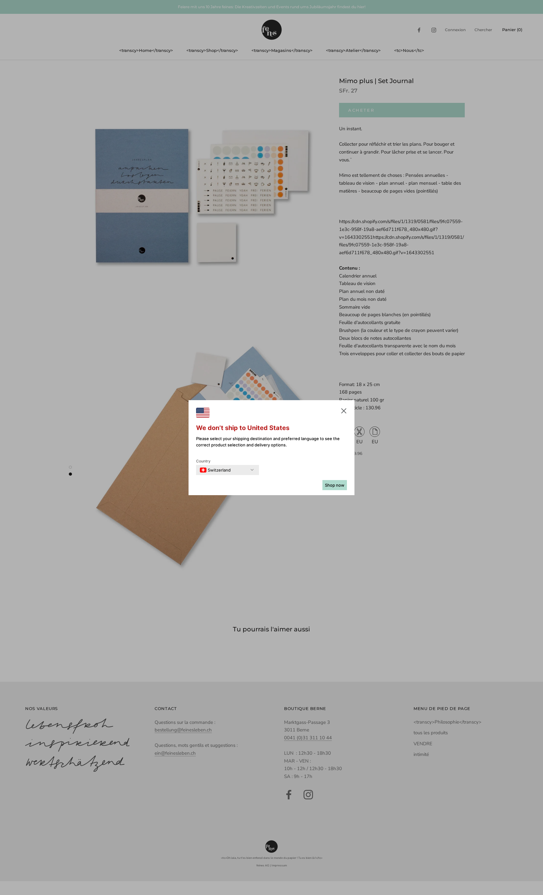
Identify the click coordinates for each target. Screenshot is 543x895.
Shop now (334, 485)
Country (203, 461)
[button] (344, 412)
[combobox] (215, 470)
